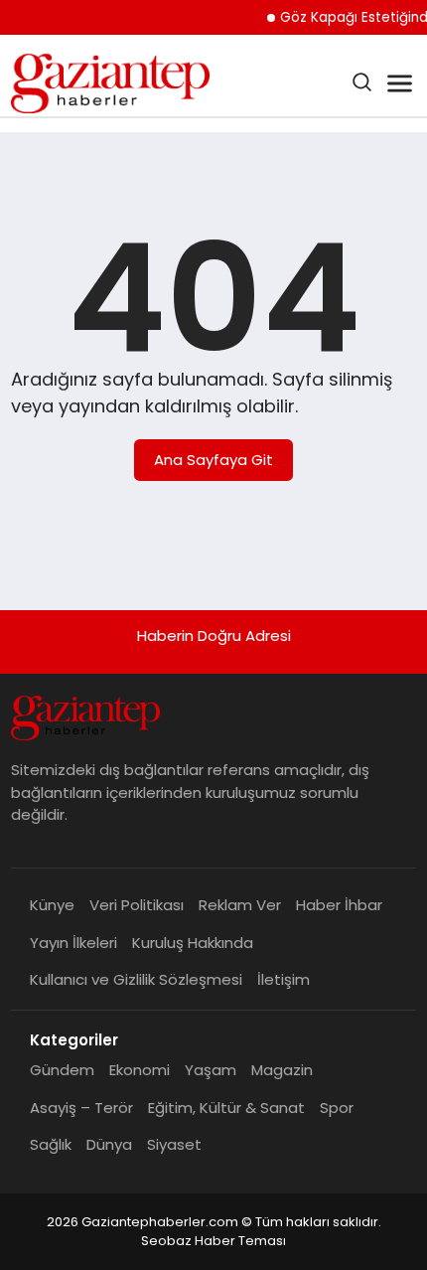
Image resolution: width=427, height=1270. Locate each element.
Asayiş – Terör (81, 1107)
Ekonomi (139, 1069)
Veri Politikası (136, 904)
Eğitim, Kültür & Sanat (226, 1107)
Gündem (62, 1069)
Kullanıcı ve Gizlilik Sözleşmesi (136, 979)
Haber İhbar (339, 904)
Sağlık (50, 1144)
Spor (337, 1107)
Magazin (282, 1069)
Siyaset (174, 1144)
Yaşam (210, 1069)
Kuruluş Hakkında (192, 942)
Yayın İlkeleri (73, 942)
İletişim (283, 979)
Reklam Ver (240, 904)
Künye (52, 904)
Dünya (109, 1144)
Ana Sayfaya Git (213, 459)
